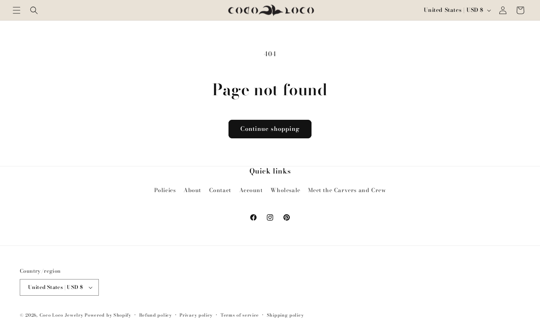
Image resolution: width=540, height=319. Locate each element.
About (192, 190)
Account (251, 190)
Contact (220, 190)
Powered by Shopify (108, 315)
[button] (16, 10)
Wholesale (285, 190)
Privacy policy (196, 315)
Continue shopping (270, 128)
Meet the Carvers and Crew (347, 190)
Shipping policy (285, 315)
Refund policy (155, 315)
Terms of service (240, 315)
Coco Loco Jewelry (61, 315)
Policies (165, 190)
